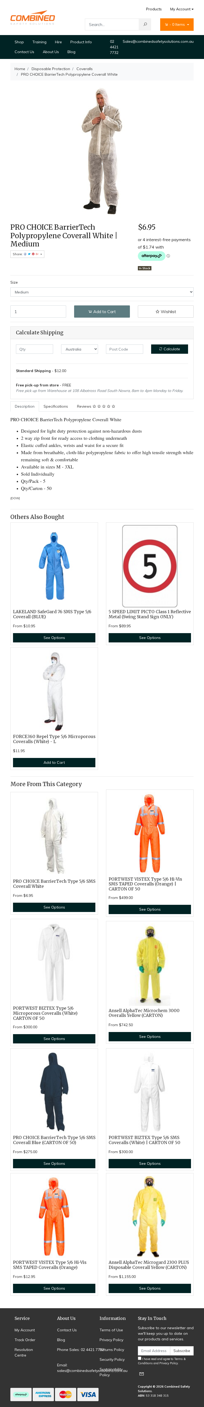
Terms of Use (111, 1330)
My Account (180, 9)
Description (25, 406)
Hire (58, 42)
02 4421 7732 (114, 47)
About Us (51, 51)
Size (14, 282)
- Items (177, 24)
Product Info (81, 42)
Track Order (25, 1339)
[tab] (24, 406)
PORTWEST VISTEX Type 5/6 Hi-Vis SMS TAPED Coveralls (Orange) (49, 1265)
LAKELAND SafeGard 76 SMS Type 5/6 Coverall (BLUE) (52, 614)
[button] (166, 311)
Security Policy (112, 1359)
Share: (18, 254)
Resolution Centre (24, 1352)
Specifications (56, 406)
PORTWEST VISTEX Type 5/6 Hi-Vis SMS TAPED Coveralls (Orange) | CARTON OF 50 (145, 884)
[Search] (145, 24)
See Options (54, 637)
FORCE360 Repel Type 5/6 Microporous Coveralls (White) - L (54, 739)
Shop (19, 42)
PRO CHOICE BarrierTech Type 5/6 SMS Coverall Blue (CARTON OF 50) (54, 1140)
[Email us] (141, 1373)
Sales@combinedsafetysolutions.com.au (158, 41)
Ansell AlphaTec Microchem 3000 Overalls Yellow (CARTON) (144, 1013)
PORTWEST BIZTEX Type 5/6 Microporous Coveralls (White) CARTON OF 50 (45, 1013)
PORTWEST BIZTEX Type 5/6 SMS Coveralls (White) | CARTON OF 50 (144, 1140)
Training (39, 42)
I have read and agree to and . (162, 1361)
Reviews (84, 406)
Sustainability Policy (111, 1372)
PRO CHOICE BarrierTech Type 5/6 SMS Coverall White (54, 884)
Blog (71, 51)
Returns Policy (112, 1349)
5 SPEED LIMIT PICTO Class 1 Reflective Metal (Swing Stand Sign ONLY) (150, 614)
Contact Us (24, 51)
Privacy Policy (111, 1339)
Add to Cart (104, 311)
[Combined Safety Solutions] (32, 17)
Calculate (171, 349)
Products (154, 9)
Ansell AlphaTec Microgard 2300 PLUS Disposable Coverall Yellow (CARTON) (149, 1265)
